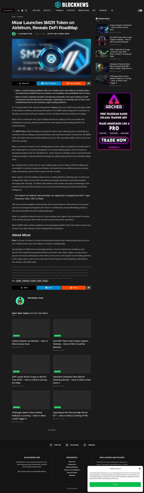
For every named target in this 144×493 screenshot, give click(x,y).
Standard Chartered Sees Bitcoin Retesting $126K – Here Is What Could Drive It (71, 380)
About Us (72, 462)
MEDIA (67, 34)
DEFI (55, 34)
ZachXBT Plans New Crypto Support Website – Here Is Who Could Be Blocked (70, 344)
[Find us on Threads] (26, 11)
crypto (33, 281)
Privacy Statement (121, 489)
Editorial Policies (72, 467)
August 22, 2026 (18, 347)
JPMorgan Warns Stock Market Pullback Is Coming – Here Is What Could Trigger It (29, 415)
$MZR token (21, 131)
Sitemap (72, 475)
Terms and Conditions (72, 470)
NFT (94, 10)
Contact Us (72, 464)
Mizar (54, 107)
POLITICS (71, 10)
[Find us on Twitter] (18, 11)
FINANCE (59, 10)
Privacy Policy (72, 472)
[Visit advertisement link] (114, 121)
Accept (115, 484)
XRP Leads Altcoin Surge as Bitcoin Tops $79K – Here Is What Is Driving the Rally (29, 380)
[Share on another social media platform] (88, 83)
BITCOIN (36, 10)
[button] (140, 469)
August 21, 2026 (18, 386)
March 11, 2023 (40, 34)
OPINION (103, 10)
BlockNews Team (25, 34)
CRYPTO (47, 10)
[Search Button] (112, 10)
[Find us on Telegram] (22, 11)
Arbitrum (26, 281)
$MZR (19, 281)
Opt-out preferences (109, 489)
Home (13, 17)
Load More (51, 430)
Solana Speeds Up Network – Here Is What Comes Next (121, 27)
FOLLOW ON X (8, 10)
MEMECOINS (83, 10)
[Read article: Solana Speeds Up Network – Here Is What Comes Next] (31, 328)
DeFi (39, 281)
